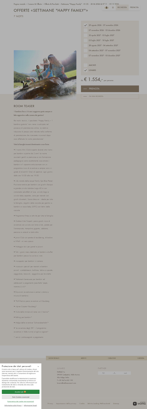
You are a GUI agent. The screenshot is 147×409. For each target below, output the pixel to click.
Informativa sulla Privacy (13, 405)
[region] (21, 378)
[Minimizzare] (38, 366)
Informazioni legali (30, 405)
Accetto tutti (19, 392)
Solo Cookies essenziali (20, 397)
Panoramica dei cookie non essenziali (20, 401)
